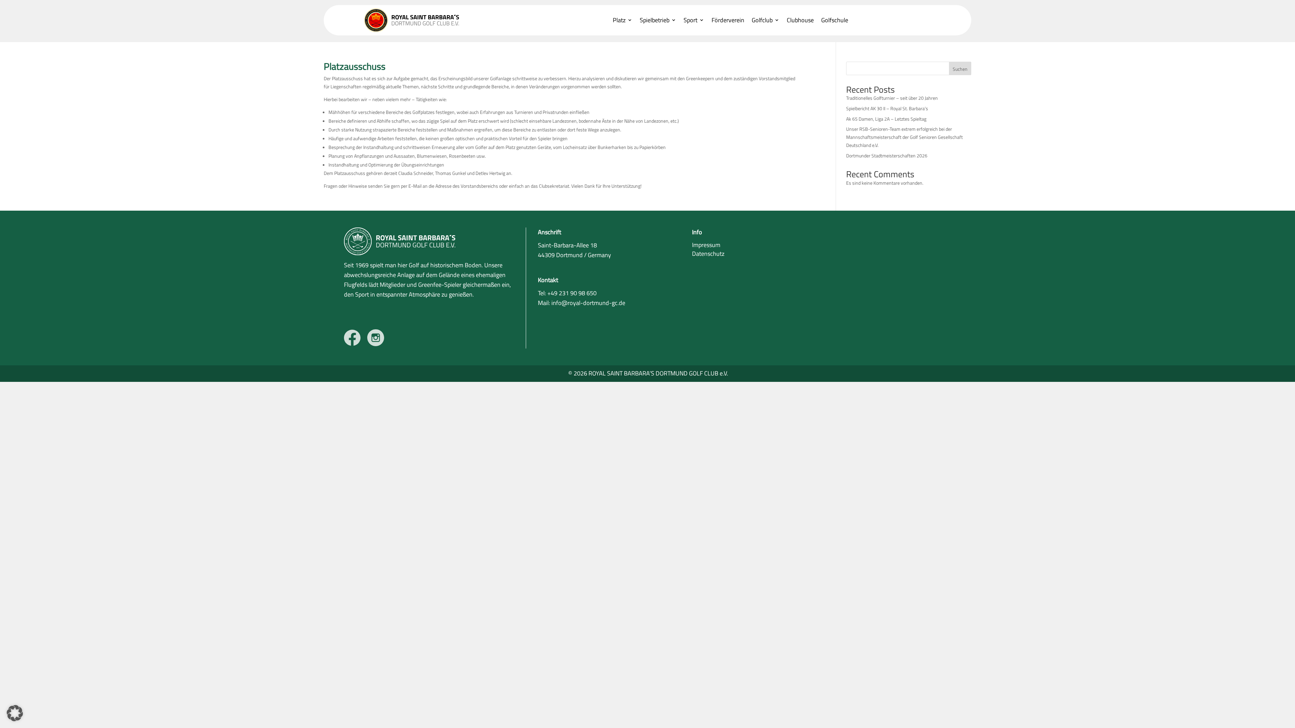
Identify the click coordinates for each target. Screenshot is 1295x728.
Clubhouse (800, 21)
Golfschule (834, 21)
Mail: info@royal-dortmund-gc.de (581, 302)
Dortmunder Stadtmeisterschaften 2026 (886, 155)
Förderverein (728, 21)
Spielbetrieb (654, 21)
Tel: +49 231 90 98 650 (567, 293)
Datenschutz (708, 253)
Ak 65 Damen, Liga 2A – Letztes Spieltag (886, 118)
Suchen (960, 68)
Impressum (706, 244)
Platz (619, 21)
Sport (690, 21)
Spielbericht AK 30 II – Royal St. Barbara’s (887, 108)
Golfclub (762, 21)
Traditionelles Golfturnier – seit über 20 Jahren (892, 97)
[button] (15, 713)
